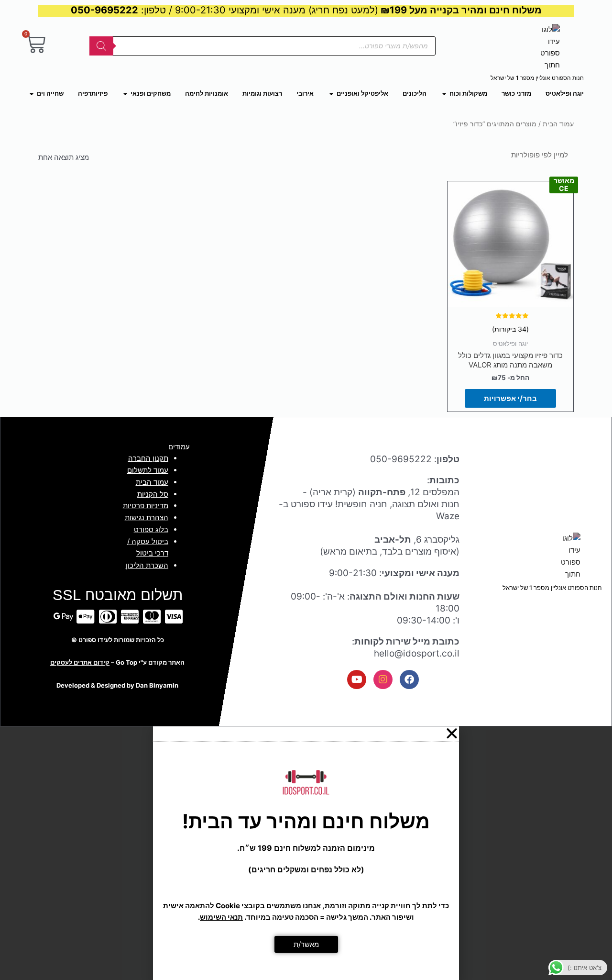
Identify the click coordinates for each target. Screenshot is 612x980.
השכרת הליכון (147, 565)
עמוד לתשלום (147, 470)
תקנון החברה (148, 458)
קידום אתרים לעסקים (79, 662)
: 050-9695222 (414, 459)
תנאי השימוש (221, 917)
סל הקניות (152, 494)
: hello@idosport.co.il (405, 647)
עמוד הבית (558, 124)
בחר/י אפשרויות (510, 398)
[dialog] (306, 853)
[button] (306, 733)
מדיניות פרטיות (145, 505)
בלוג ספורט (151, 529)
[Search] (101, 46)
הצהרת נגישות (146, 517)
